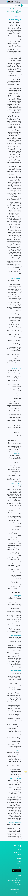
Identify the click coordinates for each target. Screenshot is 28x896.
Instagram (19, 863)
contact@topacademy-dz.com (14, 880)
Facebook (19, 861)
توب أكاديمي (17, 5)
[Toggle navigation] (6, 5)
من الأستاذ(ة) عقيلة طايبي (15, 17)
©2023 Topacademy (14, 889)
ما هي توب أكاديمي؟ (17, 852)
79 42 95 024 (18, 878)
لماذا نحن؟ (19, 854)
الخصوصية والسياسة (14, 892)
